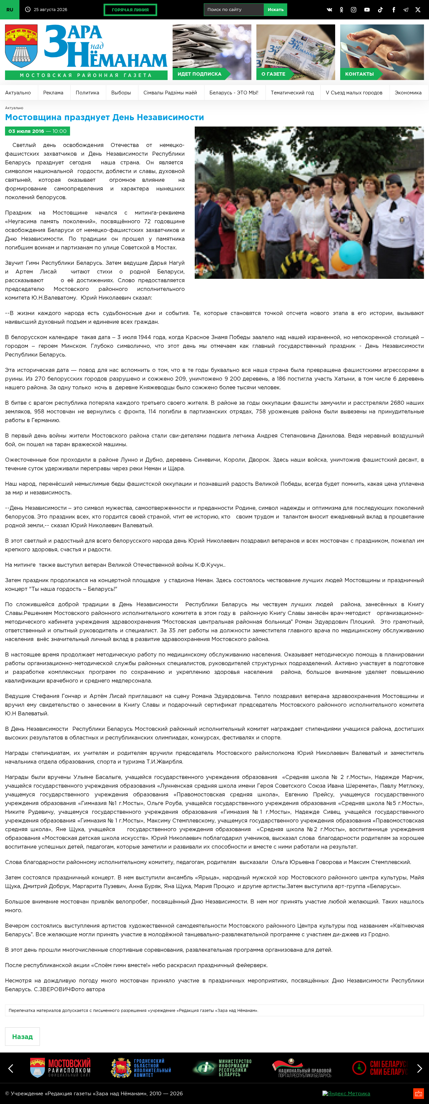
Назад (22, 1036)
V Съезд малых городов (354, 92)
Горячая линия (130, 10)
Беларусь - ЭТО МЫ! (233, 92)
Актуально (18, 92)
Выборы (121, 92)
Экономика (408, 92)
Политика (87, 92)
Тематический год (292, 92)
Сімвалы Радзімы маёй (170, 92)
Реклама (53, 92)
